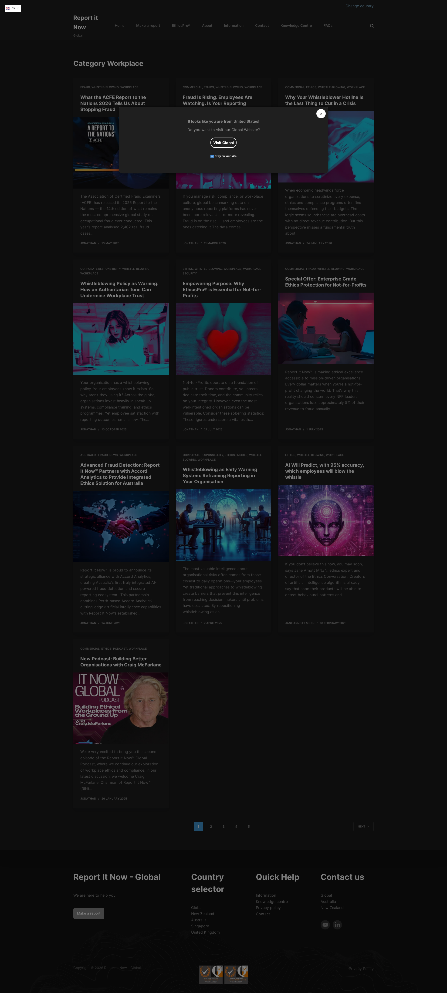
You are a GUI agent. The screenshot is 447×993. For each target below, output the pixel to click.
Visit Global (223, 142)
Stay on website (225, 156)
